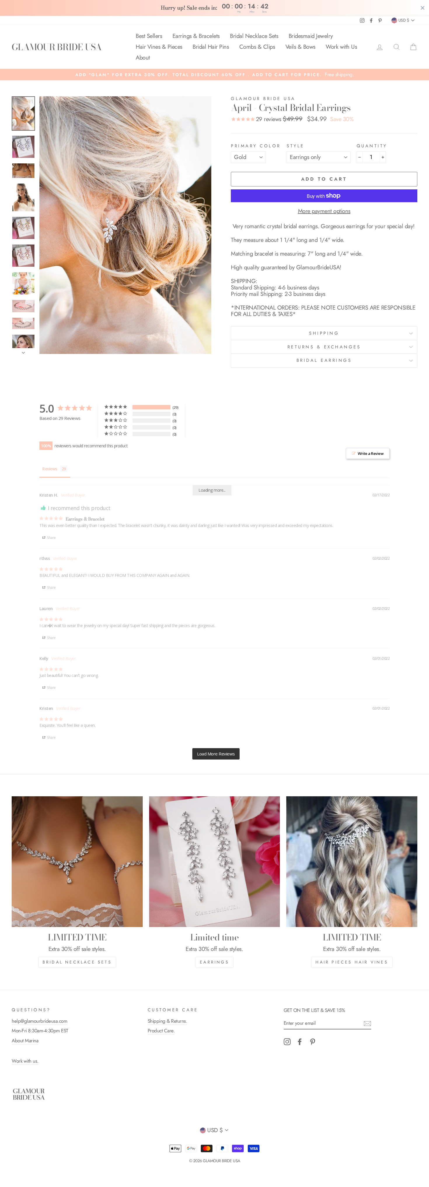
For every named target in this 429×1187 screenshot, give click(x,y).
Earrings (214, 962)
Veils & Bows (300, 47)
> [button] (216, 754)
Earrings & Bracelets (196, 36)
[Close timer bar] (422, 7)
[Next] (23, 351)
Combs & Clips (257, 47)
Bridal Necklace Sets (254, 36)
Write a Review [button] (370, 453)
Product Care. (161, 1030)
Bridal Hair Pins (211, 47)
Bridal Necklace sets (77, 962)
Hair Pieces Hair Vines (351, 962)
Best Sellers (149, 36)
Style (295, 146)
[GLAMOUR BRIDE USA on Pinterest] (312, 1041)
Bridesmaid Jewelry (311, 36)
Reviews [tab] (49, 469)
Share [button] (51, 537)
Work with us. (25, 1060)
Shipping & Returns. (167, 1020)
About (143, 57)
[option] (214, 74)
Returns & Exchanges (324, 347)
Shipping (324, 333)
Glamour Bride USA (263, 98)
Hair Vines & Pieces (159, 47)
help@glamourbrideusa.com (39, 1020)
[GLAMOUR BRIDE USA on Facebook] (299, 1041)
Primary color (256, 146)
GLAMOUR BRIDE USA (57, 47)
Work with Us (341, 47)
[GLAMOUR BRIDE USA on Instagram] (287, 1041)
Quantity (372, 146)
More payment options (324, 211)
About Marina (25, 1040)
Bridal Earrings (324, 360)
